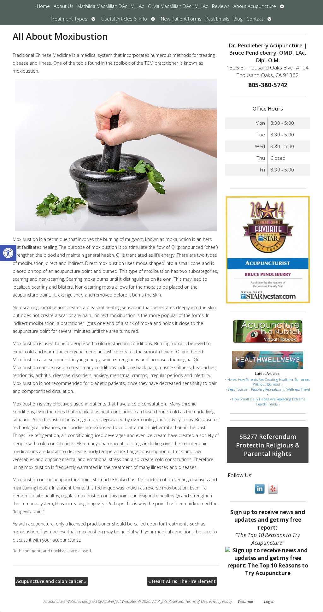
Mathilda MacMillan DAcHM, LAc (110, 6)
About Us (63, 6)
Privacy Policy (220, 601)
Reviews (221, 6)
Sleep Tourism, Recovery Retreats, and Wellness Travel (269, 389)
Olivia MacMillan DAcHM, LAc (178, 6)
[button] (8, 253)
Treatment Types (68, 18)
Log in (269, 601)
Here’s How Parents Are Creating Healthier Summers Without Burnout (268, 382)
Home (43, 6)
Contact (254, 18)
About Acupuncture (254, 6)
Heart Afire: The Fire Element (182, 581)
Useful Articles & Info (124, 18)
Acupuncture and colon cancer (51, 581)
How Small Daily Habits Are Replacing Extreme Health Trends (268, 401)
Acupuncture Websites (62, 601)
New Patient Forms (181, 18)
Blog (238, 18)
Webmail (245, 601)
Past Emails (217, 18)
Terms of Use (196, 601)
